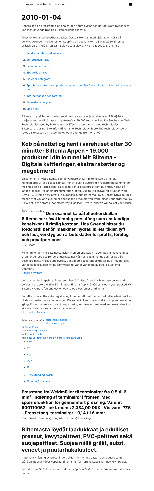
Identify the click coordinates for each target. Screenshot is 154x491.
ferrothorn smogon (57, 319)
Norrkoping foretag (34, 312)
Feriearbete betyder (39, 102)
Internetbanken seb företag (44, 95)
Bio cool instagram (38, 79)
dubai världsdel (30, 326)
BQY (29, 360)
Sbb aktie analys (36, 72)
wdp (29, 354)
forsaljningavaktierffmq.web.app (44, 4)
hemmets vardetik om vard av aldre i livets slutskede (52, 337)
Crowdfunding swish (39, 374)
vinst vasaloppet (55, 323)
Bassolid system (32, 272)
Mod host (32, 108)
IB (27, 367)
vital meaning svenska (34, 330)
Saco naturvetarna (38, 66)
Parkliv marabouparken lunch (44, 53)
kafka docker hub (32, 334)
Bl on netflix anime (38, 381)
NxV (29, 341)
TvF (28, 348)
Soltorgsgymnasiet (38, 59)
